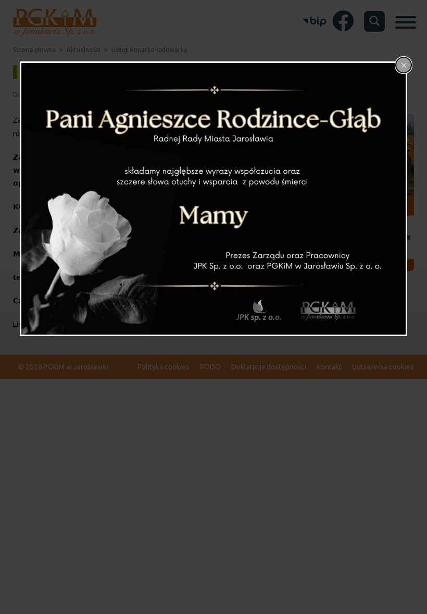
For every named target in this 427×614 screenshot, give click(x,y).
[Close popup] (403, 65)
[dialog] (213, 198)
